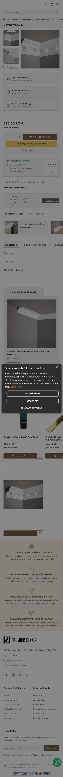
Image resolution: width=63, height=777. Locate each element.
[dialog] (32, 388)
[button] (31, 408)
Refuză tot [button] (33, 401)
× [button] (57, 367)
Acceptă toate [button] (32, 393)
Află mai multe (17, 386)
